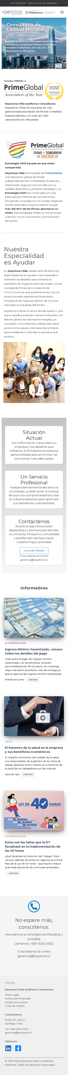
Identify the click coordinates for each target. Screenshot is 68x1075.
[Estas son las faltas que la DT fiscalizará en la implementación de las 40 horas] (34, 811)
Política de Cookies (16, 1002)
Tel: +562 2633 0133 (16, 1029)
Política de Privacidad (18, 998)
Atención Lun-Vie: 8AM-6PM (42, 3)
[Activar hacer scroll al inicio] (61, 1068)
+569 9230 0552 (41, 943)
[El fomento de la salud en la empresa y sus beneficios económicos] (34, 716)
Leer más (32, 680)
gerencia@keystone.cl (34, 559)
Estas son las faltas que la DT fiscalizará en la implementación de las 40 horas (32, 846)
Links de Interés (15, 1006)
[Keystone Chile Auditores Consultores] (30, 12)
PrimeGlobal (12, 292)
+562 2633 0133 (18, 3)
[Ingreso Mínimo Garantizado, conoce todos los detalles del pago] (34, 617)
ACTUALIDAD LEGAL (15, 643)
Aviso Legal (11, 994)
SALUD (8, 741)
